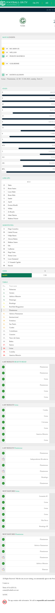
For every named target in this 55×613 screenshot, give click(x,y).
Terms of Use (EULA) (9, 588)
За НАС (5, 595)
